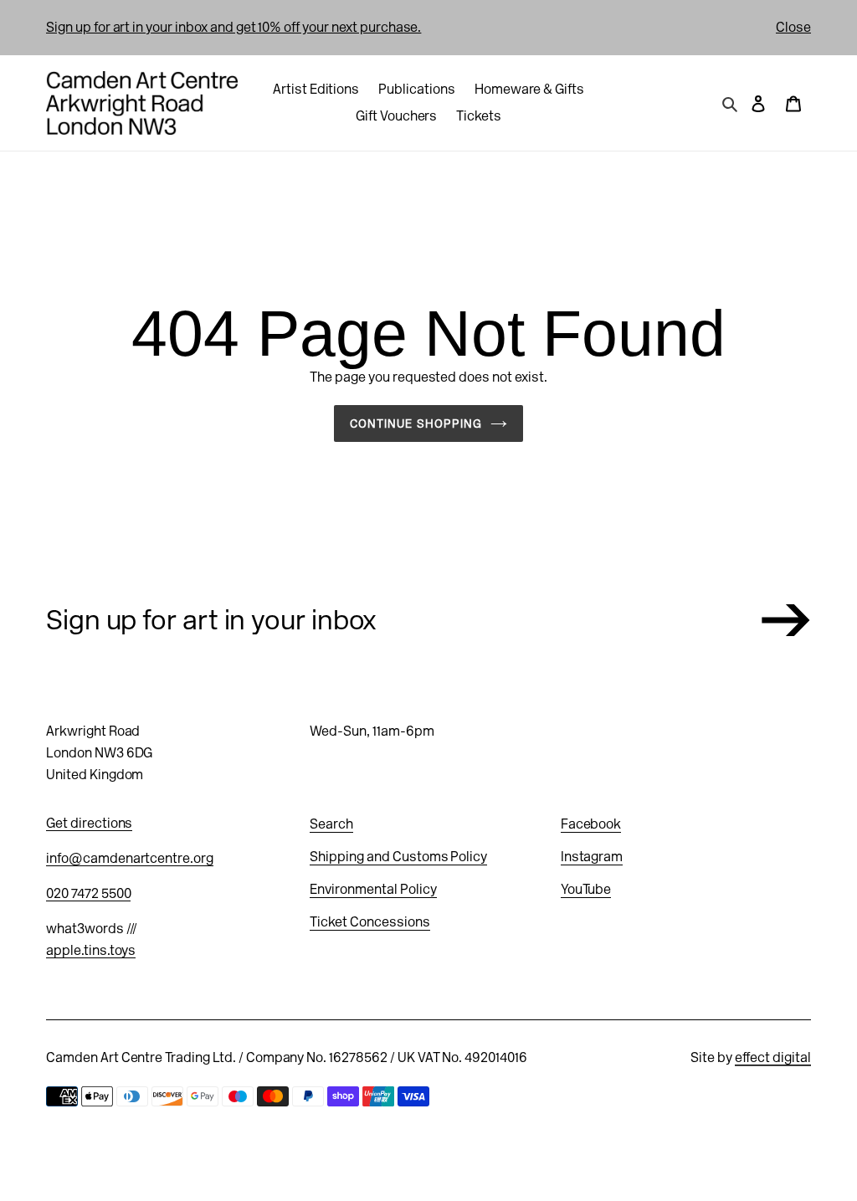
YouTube (586, 889)
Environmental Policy (373, 889)
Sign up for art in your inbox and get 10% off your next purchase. (233, 27)
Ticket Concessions (369, 922)
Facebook (591, 824)
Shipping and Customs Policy (398, 857)
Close (793, 27)
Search (331, 824)
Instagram (592, 857)
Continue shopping (416, 423)
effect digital (773, 1057)
